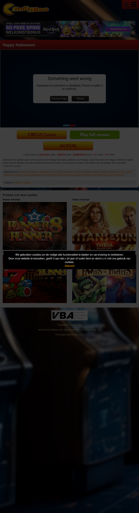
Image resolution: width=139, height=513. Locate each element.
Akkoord (69, 266)
